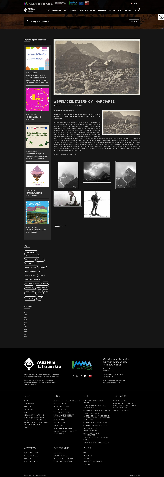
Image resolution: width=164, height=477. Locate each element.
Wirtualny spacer (31, 453)
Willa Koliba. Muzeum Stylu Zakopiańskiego (94, 406)
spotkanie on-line (30, 295)
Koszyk (86, 458)
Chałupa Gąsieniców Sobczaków (96, 410)
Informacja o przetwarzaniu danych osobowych (36, 423)
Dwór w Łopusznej (91, 413)
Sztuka (41, 295)
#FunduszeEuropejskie (31, 256)
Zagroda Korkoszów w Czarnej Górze (96, 439)
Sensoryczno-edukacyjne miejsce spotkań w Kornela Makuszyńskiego (124, 405)
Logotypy (27, 427)
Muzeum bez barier (61, 412)
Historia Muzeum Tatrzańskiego (67, 401)
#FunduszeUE (29, 260)
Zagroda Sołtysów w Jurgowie (96, 442)
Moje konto (88, 456)
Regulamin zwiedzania (63, 461)
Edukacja (42, 268)
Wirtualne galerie (31, 461)
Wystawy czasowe (31, 456)
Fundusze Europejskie (31, 279)
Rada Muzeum (59, 420)
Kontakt (27, 412)
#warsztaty (40, 260)
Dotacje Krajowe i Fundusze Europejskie (65, 432)
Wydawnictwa (59, 423)
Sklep (85, 453)
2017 (25, 334)
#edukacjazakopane (31, 252)
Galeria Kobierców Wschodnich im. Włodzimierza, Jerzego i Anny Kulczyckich (96, 418)
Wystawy (27, 406)
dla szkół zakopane (30, 268)
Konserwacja (29, 287)
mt (56, 105)
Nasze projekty (60, 404)
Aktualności (29, 404)
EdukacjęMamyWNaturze (32, 271)
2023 (25, 320)
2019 (25, 329)
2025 (25, 315)
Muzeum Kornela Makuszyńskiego (90, 429)
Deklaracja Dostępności (34, 415)
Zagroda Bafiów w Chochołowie (91, 434)
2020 (25, 327)
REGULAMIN (87, 464)
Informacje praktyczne (63, 458)
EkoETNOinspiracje (30, 275)
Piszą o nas (58, 425)
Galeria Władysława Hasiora (95, 425)
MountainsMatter (30, 291)
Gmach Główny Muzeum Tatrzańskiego (93, 402)
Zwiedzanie (28, 409)
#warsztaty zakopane (31, 264)
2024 (25, 317)
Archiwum (80, 105)
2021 (25, 324)
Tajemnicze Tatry (30, 299)
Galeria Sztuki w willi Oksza (95, 423)
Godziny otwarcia (61, 456)
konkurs (45, 283)
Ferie (41, 275)
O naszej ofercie (120, 401)
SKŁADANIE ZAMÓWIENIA (92, 461)
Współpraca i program (63, 428)
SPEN (46, 291)
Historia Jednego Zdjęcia (32, 283)
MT (39, 291)
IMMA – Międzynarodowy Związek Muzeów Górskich (35, 419)
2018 (25, 332)
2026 (25, 312)
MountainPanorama (41, 287)
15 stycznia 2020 (67, 105)
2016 (25, 336)
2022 (25, 322)
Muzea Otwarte (60, 409)
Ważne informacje (121, 410)
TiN (40, 299)
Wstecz (134, 21)
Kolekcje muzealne (61, 406)
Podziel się (57, 226)
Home (26, 401)
